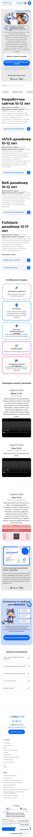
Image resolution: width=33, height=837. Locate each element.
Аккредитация (7, 754)
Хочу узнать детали (23, 821)
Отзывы (5, 752)
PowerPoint (20, 48)
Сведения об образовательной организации (16, 789)
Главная (4, 85)
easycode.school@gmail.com (17, 727)
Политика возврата (8, 762)
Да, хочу (11, 821)
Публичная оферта (8, 787)
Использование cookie (9, 785)
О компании (6, 743)
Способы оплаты (8, 759)
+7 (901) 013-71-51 (16, 725)
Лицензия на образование (11, 757)
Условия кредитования (9, 775)
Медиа (5, 766)
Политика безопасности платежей (13, 782)
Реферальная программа (10, 795)
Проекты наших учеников (10, 750)
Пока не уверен (24, 824)
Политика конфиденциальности (12, 780)
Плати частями (7, 777)
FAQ (4, 764)
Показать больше (19, 809)
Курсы (5, 747)
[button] (16, 63)
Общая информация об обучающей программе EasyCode (13, 792)
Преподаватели (7, 745)
